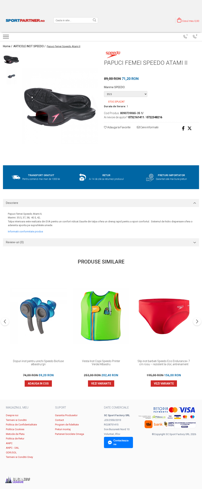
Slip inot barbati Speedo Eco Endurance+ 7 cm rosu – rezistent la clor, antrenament (163, 363)
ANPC (9, 443)
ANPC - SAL (12, 447)
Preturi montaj (63, 429)
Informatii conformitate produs (25, 231)
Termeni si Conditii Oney (19, 457)
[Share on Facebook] (183, 128)
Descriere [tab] (12, 203)
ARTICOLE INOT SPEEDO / (29, 46)
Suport (60, 407)
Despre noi (12, 415)
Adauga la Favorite (118, 127)
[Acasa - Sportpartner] (25, 20)
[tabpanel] (60, 106)
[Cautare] (94, 20)
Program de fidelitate (67, 424)
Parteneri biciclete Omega (69, 434)
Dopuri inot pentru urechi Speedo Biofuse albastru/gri (38, 363)
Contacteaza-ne (121, 442)
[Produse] (6, 38)
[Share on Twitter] (189, 128)
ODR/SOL (11, 452)
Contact (59, 420)
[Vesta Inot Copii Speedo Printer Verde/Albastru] (101, 316)
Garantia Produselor (66, 415)
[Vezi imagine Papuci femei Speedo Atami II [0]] (11, 59)
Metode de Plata (15, 434)
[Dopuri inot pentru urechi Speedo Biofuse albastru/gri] (38, 316)
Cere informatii (149, 127)
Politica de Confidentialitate (21, 424)
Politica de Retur (15, 438)
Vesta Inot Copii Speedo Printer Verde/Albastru (101, 363)
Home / (8, 46)
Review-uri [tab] (15, 242)
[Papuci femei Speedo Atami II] (60, 106)
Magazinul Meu (17, 407)
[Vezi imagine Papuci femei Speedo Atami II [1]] (11, 76)
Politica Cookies (15, 429)
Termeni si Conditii (16, 420)
